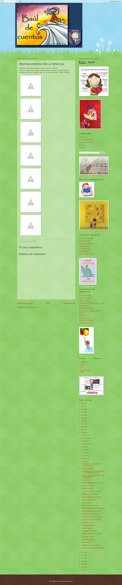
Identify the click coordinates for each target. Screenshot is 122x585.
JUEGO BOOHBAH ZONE (86, 254)
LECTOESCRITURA (84, 249)
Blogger (71, 581)
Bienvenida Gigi (86, 542)
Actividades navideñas (88, 537)
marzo (84, 455)
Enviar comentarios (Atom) (32, 307)
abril (84, 453)
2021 (82, 418)
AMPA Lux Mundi (84, 300)
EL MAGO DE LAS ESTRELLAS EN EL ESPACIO (90, 311)
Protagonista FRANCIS (88, 525)
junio (84, 447)
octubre (85, 441)
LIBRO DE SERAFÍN (88, 468)
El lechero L (82, 145)
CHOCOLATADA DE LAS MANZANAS (93, 548)
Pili (82, 368)
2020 (82, 421)
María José (84, 362)
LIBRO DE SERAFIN (88, 539)
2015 (82, 552)
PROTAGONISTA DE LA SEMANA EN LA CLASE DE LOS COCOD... (93, 472)
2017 (82, 430)
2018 (82, 427)
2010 (82, 567)
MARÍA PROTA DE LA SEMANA (91, 520)
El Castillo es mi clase (85, 295)
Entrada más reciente (25, 303)
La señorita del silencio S (85, 140)
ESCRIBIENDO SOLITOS (89, 531)
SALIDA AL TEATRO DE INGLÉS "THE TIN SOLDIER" (93, 476)
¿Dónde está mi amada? (85, 298)
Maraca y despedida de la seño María (92, 491)
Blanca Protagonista (87, 528)
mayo (84, 450)
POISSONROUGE (84, 251)
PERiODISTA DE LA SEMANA (91, 514)
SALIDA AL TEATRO (88, 486)
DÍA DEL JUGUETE (87, 522)
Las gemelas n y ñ (83, 137)
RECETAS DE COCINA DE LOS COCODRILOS (91, 464)
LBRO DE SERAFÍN (88, 488)
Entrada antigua (69, 303)
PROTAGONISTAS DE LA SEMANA (92, 483)
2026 (82, 403)
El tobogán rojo (83, 315)
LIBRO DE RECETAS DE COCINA (91, 511)
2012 (82, 561)
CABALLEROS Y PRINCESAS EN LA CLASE (91, 303)
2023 (82, 412)
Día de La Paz (86, 480)
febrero (85, 458)
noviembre (86, 438)
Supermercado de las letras (86, 323)
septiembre (86, 444)
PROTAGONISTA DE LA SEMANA (92, 497)
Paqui (82, 365)
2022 (82, 415)
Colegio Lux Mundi (84, 306)
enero (84, 461)
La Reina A (82, 147)
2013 (82, 558)
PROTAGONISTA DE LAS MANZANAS (93, 508)
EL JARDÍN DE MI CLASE (86, 308)
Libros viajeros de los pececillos (90, 505)
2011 (82, 564)
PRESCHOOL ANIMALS (86, 243)
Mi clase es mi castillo (85, 318)
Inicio (48, 303)
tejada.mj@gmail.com (85, 371)
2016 (82, 433)
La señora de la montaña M (86, 142)
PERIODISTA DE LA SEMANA (91, 494)
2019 (82, 424)
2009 (82, 570)
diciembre (85, 435)
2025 (82, 406)
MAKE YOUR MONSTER (86, 238)
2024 (82, 409)
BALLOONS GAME (84, 241)
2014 (82, 555)
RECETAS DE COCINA (88, 500)
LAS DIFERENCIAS (84, 246)
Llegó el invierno (86, 503)
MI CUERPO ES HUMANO (86, 320)
